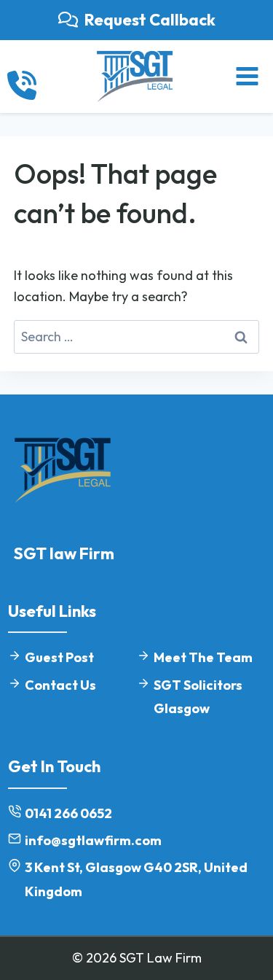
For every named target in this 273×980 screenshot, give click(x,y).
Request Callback (149, 19)
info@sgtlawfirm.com (93, 840)
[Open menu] (247, 76)
